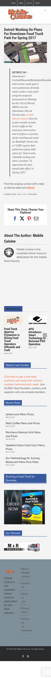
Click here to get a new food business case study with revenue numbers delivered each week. (23, 380)
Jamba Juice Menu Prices (20, 414)
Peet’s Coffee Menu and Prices (23, 423)
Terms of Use (24, 597)
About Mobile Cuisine (24, 572)
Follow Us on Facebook (24, 624)
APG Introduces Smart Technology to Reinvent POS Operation (37, 336)
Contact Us (24, 585)
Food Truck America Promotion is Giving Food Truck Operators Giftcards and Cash (12, 339)
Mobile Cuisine (11, 194)
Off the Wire (32, 194)
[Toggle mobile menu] (45, 10)
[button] (6, 335)
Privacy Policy (24, 610)
